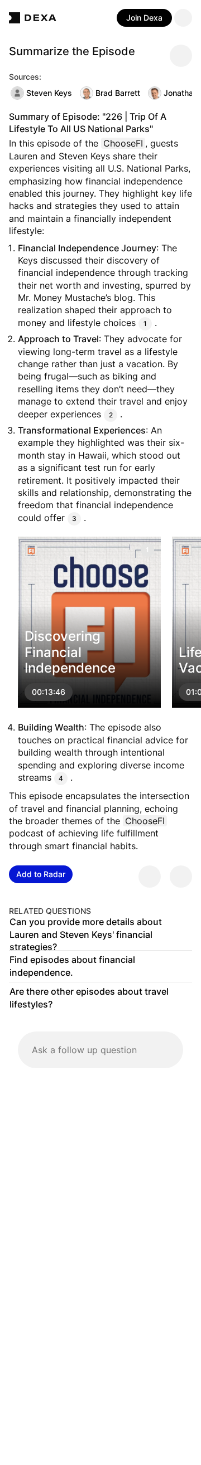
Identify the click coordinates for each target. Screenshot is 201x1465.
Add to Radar (40, 874)
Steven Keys (49, 93)
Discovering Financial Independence (70, 652)
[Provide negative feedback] (181, 876)
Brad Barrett (117, 93)
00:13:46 (48, 692)
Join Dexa (144, 17)
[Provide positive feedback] (149, 876)
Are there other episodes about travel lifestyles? (89, 998)
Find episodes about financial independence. (72, 966)
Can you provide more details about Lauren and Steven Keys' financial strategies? (85, 934)
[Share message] (181, 56)
